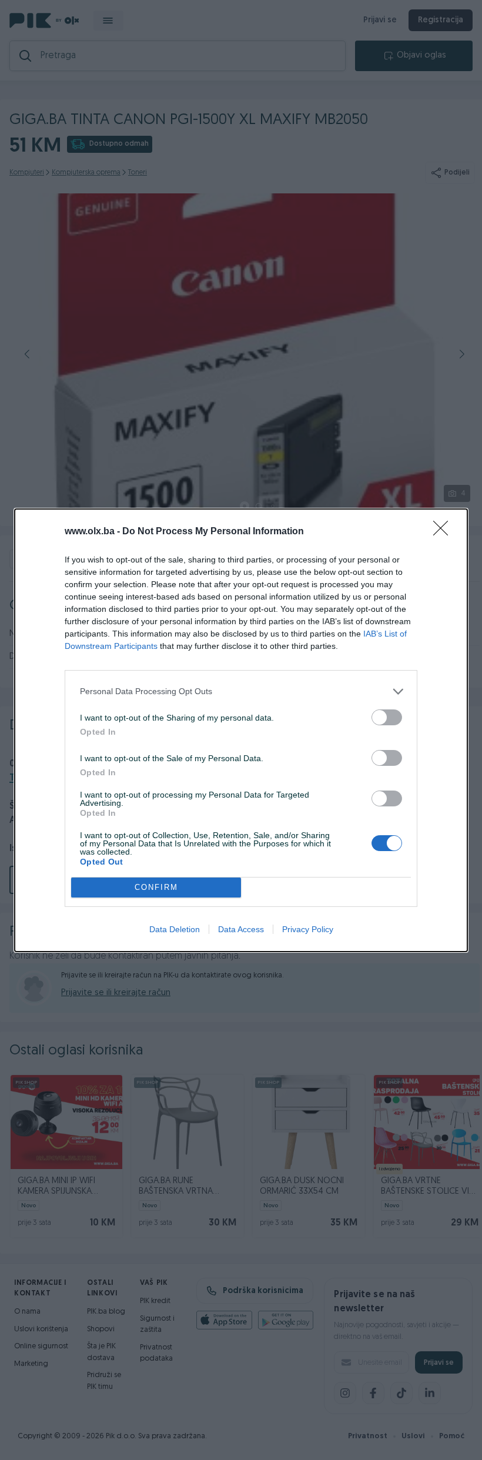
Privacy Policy (307, 929)
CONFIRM (156, 887)
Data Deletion (174, 929)
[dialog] (241, 730)
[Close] (444, 532)
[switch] (386, 717)
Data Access (241, 929)
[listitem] (241, 691)
